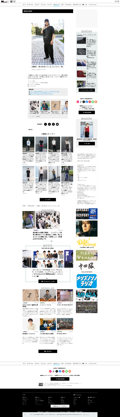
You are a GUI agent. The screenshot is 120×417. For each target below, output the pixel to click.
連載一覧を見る (48, 351)
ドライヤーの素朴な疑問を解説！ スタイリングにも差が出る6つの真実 (44, 91)
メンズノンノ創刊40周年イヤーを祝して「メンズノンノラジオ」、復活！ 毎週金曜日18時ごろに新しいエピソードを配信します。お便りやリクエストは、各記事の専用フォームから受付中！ (48, 311)
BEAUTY (60, 230)
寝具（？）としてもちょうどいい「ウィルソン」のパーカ (41, 94)
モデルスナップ (56, 4)
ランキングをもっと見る (87, 90)
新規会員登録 (88, 112)
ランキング (37, 4)
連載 (83, 4)
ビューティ (49, 4)
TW (45, 124)
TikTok (80, 102)
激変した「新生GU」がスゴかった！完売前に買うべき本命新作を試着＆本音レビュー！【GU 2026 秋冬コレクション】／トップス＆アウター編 (91, 65)
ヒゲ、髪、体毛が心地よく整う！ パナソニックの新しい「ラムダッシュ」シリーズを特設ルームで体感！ (66, 113)
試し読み (88, 143)
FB (49, 124)
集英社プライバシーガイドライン (52, 411)
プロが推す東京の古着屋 (46, 333)
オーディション (30, 4)
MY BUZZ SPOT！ (62, 333)
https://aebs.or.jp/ (69, 385)
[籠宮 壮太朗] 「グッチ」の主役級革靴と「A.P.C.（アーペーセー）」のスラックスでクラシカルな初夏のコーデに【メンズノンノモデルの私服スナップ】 (66, 158)
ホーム (24, 4)
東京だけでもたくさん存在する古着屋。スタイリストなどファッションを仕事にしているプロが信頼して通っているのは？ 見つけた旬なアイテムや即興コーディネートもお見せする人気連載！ (47, 340)
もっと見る (47, 199)
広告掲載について (69, 411)
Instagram (77, 102)
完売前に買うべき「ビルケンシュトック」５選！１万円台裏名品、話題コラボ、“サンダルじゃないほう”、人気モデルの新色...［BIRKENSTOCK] (91, 54)
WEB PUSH (95, 102)
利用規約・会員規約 (78, 411)
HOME (24, 205)
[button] (35, 116)
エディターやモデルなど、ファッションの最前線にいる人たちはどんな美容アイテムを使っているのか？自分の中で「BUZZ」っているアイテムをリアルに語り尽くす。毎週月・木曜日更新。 (65, 311)
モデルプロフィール (77, 4)
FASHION (36, 230)
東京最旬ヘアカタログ (28, 333)
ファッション (43, 4)
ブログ (62, 4)
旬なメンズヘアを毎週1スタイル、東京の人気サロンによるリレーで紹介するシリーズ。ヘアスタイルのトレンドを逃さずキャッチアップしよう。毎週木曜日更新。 (30, 340)
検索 (115, 1)
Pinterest (89, 102)
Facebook (86, 102)
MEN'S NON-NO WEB (4, 1)
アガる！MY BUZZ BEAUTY (65, 305)
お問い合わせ (62, 411)
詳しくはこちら (86, 414)
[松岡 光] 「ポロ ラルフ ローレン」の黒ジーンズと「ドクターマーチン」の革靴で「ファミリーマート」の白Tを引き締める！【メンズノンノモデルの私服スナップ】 (41, 187)
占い (86, 4)
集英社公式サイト (41, 411)
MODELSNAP (31, 205)
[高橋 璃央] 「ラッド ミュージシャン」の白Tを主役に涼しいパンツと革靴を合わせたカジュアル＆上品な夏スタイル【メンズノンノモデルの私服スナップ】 (28, 158)
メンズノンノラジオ (45, 305)
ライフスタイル (68, 4)
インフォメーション (93, 4)
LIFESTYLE (43, 303)
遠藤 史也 (30, 129)
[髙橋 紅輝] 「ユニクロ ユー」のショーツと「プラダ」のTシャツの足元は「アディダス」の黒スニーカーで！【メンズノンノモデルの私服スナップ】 (28, 187)
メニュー (118, 1)
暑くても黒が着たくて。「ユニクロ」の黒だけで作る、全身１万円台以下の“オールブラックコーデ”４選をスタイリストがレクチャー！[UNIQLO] (91, 43)
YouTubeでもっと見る (49, 281)
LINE (57, 124)
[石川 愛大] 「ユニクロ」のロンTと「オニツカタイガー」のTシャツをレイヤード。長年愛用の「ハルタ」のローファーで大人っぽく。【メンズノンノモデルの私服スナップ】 (54, 187)
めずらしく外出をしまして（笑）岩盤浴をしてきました (41, 92)
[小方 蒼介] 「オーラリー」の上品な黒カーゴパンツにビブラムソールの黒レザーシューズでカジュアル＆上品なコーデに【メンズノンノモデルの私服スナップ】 (53, 158)
